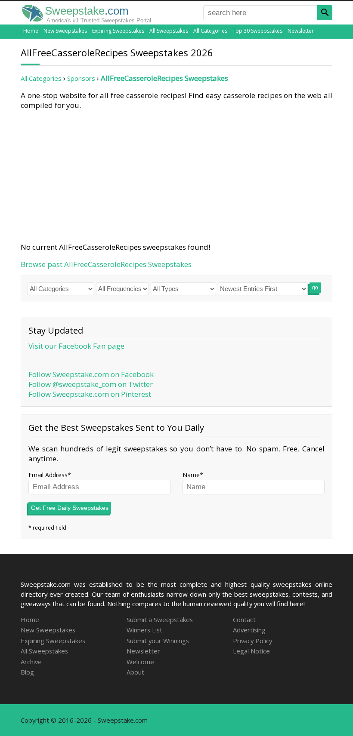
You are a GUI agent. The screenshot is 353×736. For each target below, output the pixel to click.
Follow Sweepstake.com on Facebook (91, 374)
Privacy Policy (252, 640)
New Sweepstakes (65, 30)
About (135, 672)
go (315, 288)
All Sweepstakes (168, 30)
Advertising (249, 630)
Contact (244, 619)
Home (30, 30)
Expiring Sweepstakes (118, 30)
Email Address (48, 475)
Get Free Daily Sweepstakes (69, 507)
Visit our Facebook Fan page (76, 346)
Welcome (140, 661)
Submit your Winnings (158, 640)
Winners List (144, 630)
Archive (31, 661)
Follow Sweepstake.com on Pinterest (89, 394)
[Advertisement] (176, 174)
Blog (27, 672)
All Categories (210, 30)
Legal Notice (251, 651)
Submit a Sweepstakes (160, 619)
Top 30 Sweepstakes (257, 30)
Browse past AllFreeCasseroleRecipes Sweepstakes (106, 264)
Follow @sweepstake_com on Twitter (90, 384)
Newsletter (301, 30)
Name (191, 475)
